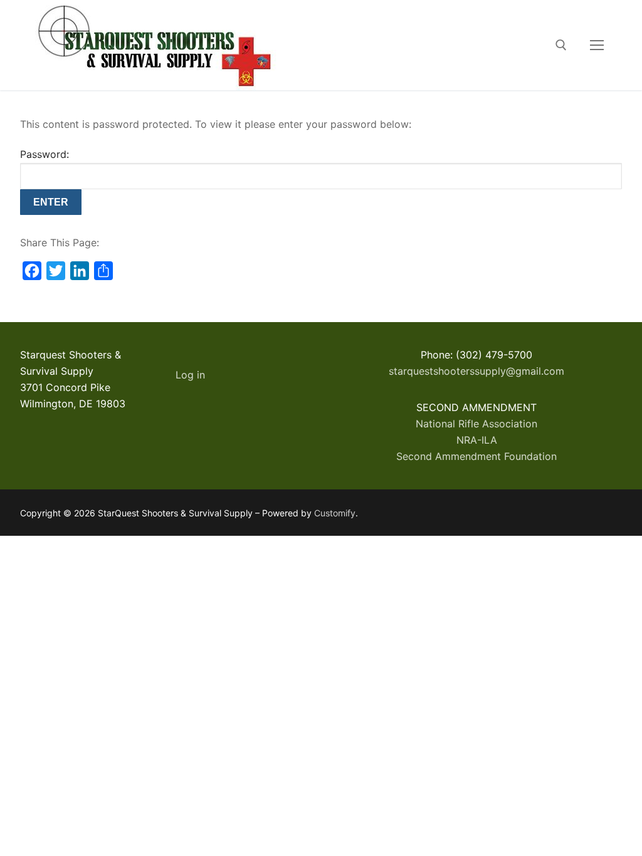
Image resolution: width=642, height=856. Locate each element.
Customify (334, 513)
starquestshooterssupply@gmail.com (476, 371)
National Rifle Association (476, 423)
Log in (190, 374)
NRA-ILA (476, 440)
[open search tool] (561, 45)
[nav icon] (597, 45)
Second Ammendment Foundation (476, 456)
